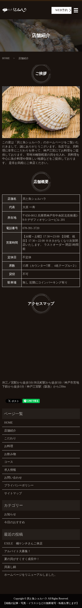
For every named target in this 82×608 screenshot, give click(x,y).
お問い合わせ (13, 477)
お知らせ (10, 514)
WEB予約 (61, 10)
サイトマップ (13, 493)
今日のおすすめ (14, 522)
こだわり (10, 438)
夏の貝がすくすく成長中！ (22, 559)
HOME (6, 58)
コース (8, 461)
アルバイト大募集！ (17, 551)
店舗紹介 (10, 430)
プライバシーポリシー (19, 485)
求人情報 (10, 469)
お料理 (8, 446)
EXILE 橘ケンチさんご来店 (23, 543)
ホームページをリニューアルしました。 (30, 574)
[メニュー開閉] (76, 10)
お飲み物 (10, 454)
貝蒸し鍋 (10, 567)
